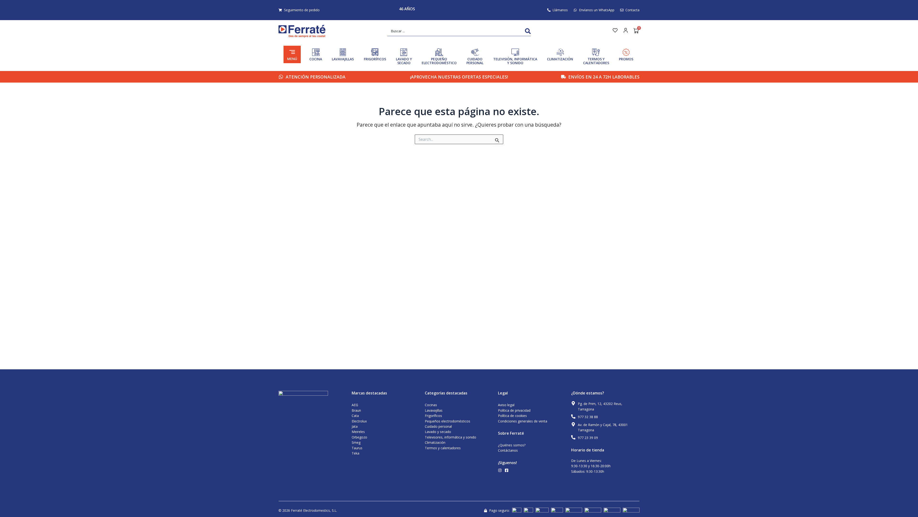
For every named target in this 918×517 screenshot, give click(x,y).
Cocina (315, 59)
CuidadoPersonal (474, 61)
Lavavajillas (343, 59)
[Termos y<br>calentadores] (596, 52)
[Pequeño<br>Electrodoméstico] (439, 52)
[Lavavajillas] (343, 52)
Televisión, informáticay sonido (515, 61)
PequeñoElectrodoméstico (439, 61)
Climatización (560, 59)
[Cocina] (316, 52)
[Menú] (292, 52)
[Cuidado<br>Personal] (475, 52)
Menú (292, 58)
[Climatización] (560, 52)
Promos (626, 59)
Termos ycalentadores (596, 61)
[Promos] (626, 52)
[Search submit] (528, 31)
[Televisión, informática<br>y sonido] (515, 52)
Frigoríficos (375, 59)
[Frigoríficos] (375, 52)
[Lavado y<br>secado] (404, 52)
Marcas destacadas (369, 393)
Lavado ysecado (404, 61)
